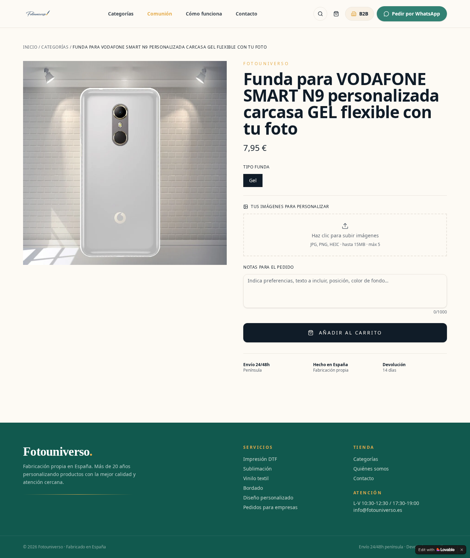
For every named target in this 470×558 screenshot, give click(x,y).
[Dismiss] (462, 550)
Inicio (30, 47)
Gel (253, 180)
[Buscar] (320, 14)
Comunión (159, 13)
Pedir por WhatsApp (416, 13)
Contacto (246, 13)
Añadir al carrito (351, 332)
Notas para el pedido (268, 267)
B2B (363, 13)
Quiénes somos (371, 468)
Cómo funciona (204, 13)
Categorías (120, 13)
